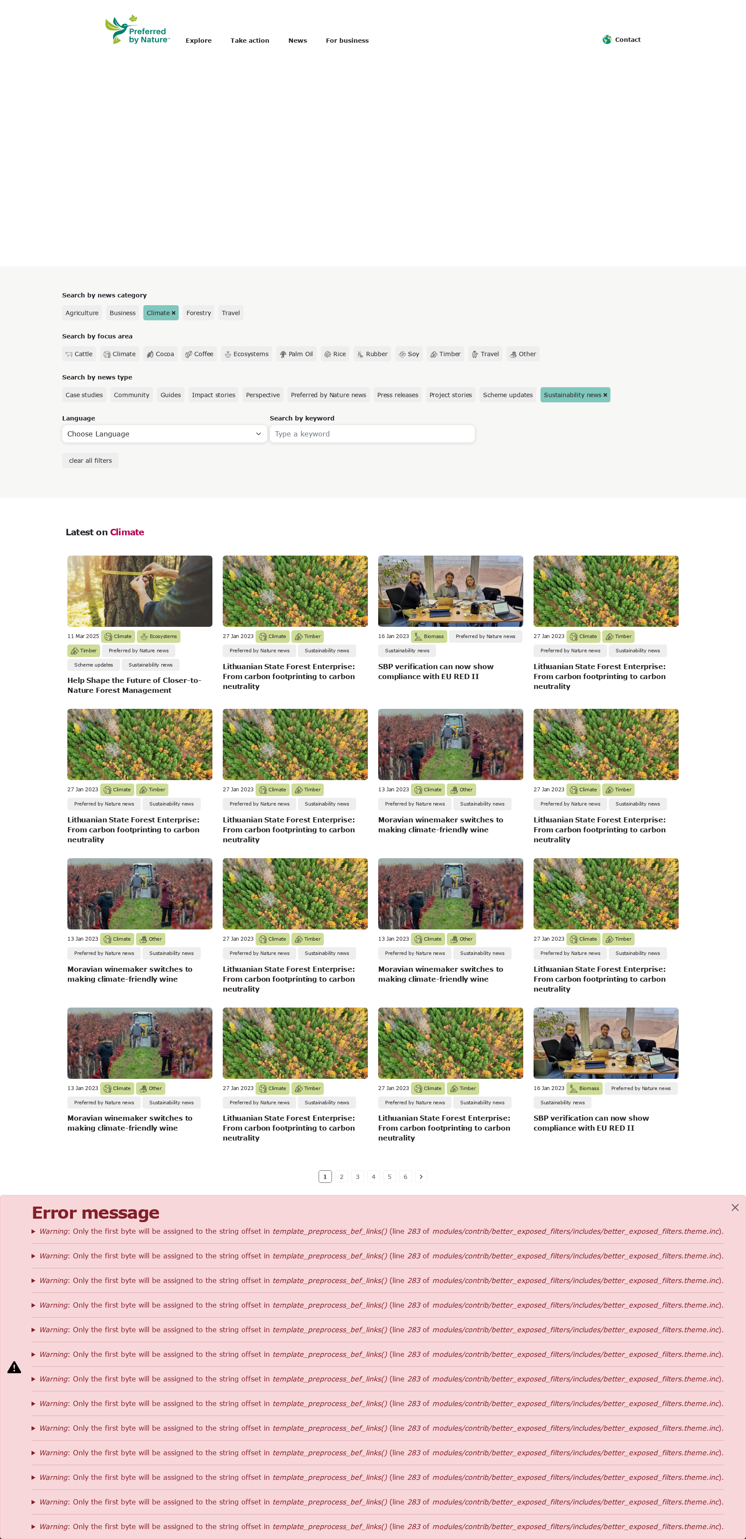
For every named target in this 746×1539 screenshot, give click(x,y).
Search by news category (104, 295)
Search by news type (97, 377)
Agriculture (82, 312)
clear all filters (90, 460)
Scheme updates (508, 394)
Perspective (262, 394)
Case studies (84, 394)
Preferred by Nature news (328, 394)
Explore (199, 40)
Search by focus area (97, 336)
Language (78, 418)
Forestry (198, 312)
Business (123, 312)
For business (347, 40)
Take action (250, 40)
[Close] (735, 1207)
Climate (158, 312)
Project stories (451, 394)
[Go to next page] (421, 1176)
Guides (171, 394)
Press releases (397, 394)
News (297, 40)
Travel (231, 312)
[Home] (142, 29)
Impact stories (213, 394)
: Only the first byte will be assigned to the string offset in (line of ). (381, 1231)
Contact (628, 39)
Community (131, 394)
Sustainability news (572, 394)
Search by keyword (302, 418)
